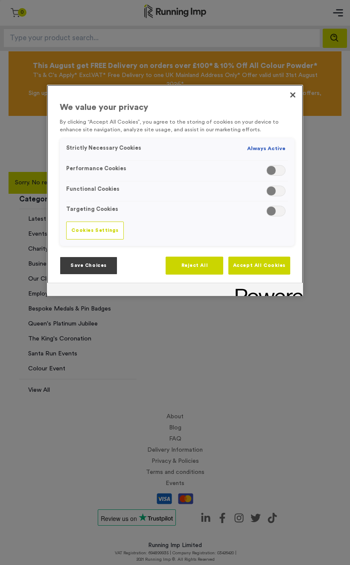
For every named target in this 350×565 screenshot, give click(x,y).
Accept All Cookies (259, 265)
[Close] (292, 95)
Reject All (194, 265)
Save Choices (88, 265)
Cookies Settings (94, 230)
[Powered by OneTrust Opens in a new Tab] (266, 290)
